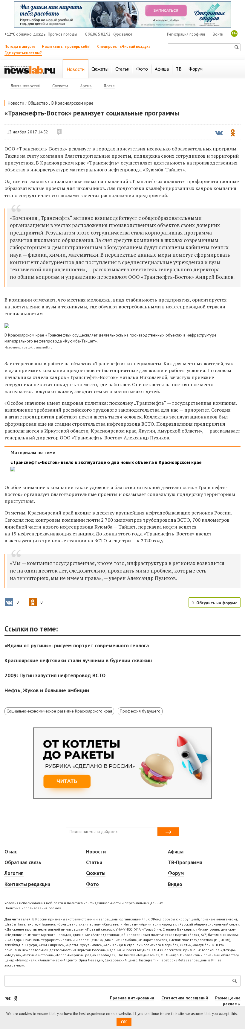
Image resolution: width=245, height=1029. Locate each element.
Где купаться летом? (23, 52)
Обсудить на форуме (217, 602)
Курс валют (122, 34)
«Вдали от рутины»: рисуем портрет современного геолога (76, 645)
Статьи (94, 862)
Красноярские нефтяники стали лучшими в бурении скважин (78, 660)
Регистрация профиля (186, 34)
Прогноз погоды (62, 34)
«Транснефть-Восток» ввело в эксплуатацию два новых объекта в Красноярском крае (106, 462)
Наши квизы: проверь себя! (66, 46)
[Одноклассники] (15, 998)
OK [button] (124, 1022)
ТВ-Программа (185, 862)
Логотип (14, 873)
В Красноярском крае (72, 103)
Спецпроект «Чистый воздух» (123, 46)
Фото (92, 884)
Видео (175, 884)
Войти (218, 34)
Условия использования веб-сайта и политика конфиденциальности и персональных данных (83, 903)
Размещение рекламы (228, 1001)
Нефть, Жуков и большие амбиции (46, 690)
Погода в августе (19, 46)
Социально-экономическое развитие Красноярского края (59, 711)
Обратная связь (22, 862)
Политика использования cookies (32, 908)
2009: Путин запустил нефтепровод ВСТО (54, 675)
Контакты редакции (27, 884)
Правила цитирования (132, 998)
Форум (176, 873)
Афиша (175, 851)
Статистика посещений (184, 998)
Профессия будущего (140, 711)
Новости (16, 103)
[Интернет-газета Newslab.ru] (29, 69)
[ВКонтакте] (8, 998)
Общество (38, 103)
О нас (10, 851)
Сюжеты (95, 873)
